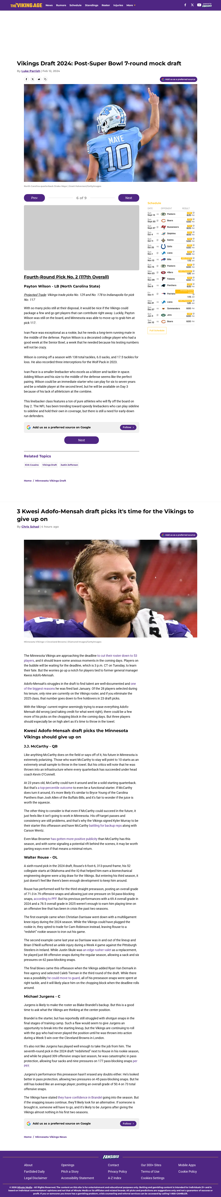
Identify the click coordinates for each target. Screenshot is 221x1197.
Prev (34, 198)
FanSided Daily (34, 1171)
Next (128, 198)
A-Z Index (114, 1178)
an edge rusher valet (97, 950)
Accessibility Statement (77, 1178)
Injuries (118, 5)
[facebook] (185, 5)
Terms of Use (150, 1171)
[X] (192, 5)
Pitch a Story (70, 1171)
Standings (91, 5)
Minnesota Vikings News (51, 1136)
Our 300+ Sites (151, 1165)
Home (28, 480)
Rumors (61, 5)
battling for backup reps (105, 825)
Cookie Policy (187, 1171)
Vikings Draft (49, 465)
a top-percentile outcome (55, 788)
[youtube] (199, 5)
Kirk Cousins (32, 465)
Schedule (76, 5)
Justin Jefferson (69, 465)
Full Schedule (157, 330)
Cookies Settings (152, 1178)
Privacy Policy (117, 1171)
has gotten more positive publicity (74, 839)
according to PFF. (46, 899)
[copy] (45, 79)
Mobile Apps (187, 1165)
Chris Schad (30, 526)
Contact (113, 1165)
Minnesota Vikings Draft (50, 480)
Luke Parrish (30, 71)
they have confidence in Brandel (80, 1097)
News (49, 5)
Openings (67, 1165)
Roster (106, 5)
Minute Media (24, 1187)
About (28, 1165)
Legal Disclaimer (35, 1178)
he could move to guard (63, 978)
